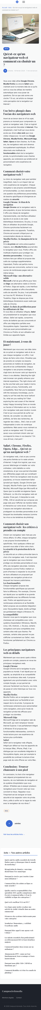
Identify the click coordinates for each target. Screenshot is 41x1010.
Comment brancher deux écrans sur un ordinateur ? (19, 948)
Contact (19, 998)
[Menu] (24, 2)
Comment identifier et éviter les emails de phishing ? (20, 971)
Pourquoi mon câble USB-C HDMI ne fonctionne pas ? (18, 964)
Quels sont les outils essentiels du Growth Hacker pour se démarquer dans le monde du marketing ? (20, 862)
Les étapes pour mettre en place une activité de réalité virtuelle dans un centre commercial (20, 909)
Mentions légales (8, 998)
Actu (9, 7)
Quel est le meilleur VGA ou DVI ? (17, 902)
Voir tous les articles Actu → (14, 834)
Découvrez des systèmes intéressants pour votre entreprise (20, 917)
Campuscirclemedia (12, 991)
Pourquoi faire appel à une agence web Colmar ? (19, 931)
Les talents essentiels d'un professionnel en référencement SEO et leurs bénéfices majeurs (20, 939)
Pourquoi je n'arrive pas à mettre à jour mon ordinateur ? (19, 877)
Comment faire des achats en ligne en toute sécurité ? (18, 884)
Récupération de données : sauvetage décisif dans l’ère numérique (18, 870)
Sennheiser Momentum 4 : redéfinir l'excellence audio (18, 924)
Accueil (4, 7)
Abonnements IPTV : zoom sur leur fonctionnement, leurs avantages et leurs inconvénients (19, 956)
